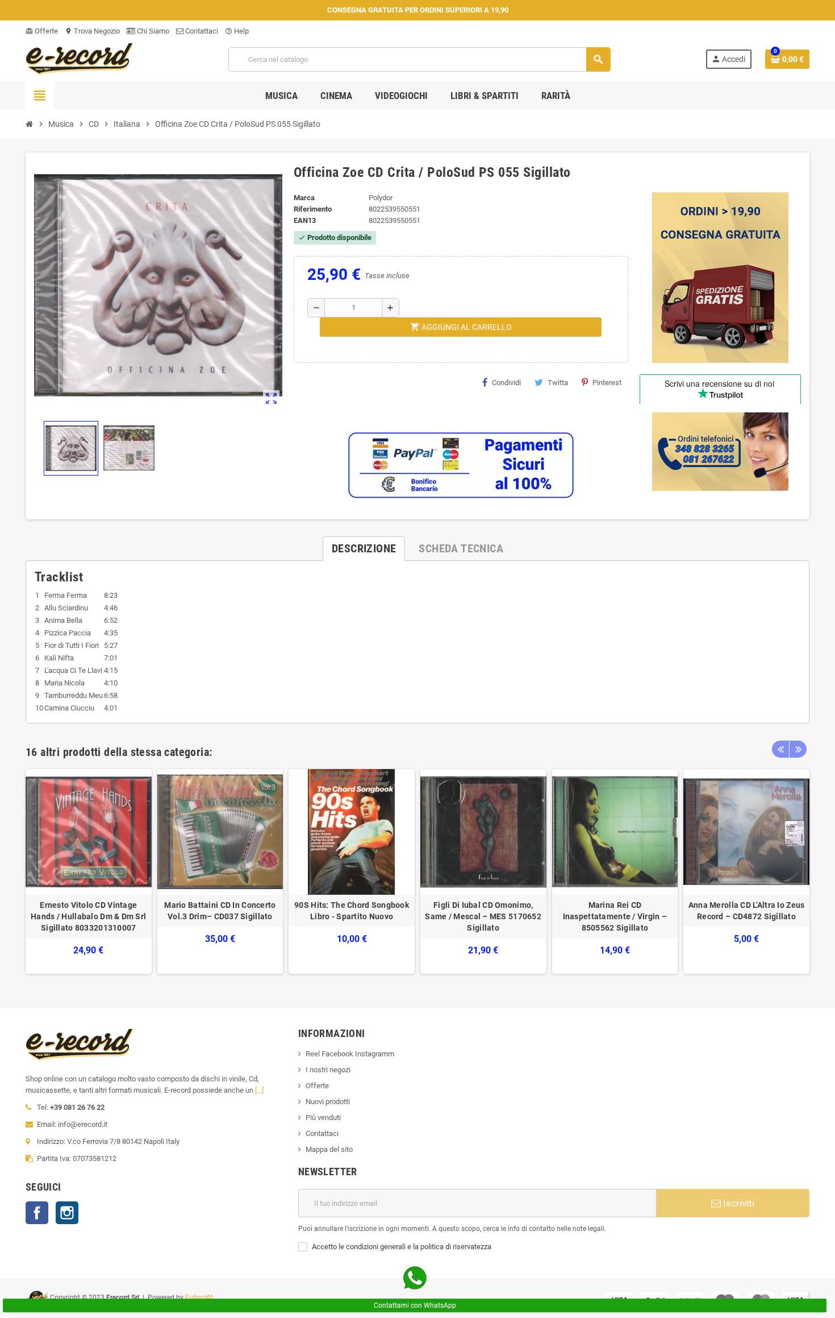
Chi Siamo (152, 31)
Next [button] (798, 749)
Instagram (67, 1212)
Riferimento (313, 209)
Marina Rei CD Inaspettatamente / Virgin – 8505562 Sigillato (615, 916)
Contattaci (200, 31)
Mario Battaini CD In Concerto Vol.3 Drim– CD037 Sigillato (219, 910)
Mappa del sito (329, 1149)
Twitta (558, 382)
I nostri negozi (328, 1069)
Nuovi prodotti (328, 1101)
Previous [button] (780, 749)
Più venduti (323, 1117)
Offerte (42, 31)
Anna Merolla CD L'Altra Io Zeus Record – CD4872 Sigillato (746, 910)
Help (237, 31)
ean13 (305, 220)
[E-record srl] (79, 58)
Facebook (37, 1212)
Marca (304, 197)
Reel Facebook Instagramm (350, 1054)
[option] (89, 871)
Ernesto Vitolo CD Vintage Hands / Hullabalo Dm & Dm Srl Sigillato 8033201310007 (88, 916)
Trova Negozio (92, 31)
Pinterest (606, 382)
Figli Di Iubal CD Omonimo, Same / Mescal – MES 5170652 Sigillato (483, 916)
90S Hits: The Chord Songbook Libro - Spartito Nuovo (351, 910)
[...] (259, 1090)
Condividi (506, 382)
